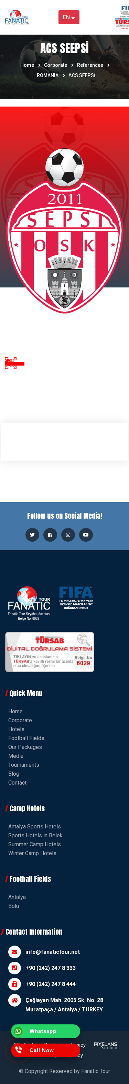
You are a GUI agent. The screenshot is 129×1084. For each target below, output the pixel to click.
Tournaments (23, 765)
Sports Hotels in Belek (35, 835)
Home (27, 65)
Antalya (17, 897)
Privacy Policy (77, 1050)
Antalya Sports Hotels (34, 826)
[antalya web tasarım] (105, 1050)
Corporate (55, 65)
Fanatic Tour (95, 1071)
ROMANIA (47, 75)
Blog (13, 774)
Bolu (13, 906)
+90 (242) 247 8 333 (50, 968)
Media (15, 756)
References (90, 65)
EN (67, 17)
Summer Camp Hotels (34, 844)
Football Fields (26, 738)
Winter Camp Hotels (32, 853)
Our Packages (25, 747)
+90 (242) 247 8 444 (50, 984)
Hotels (16, 729)
